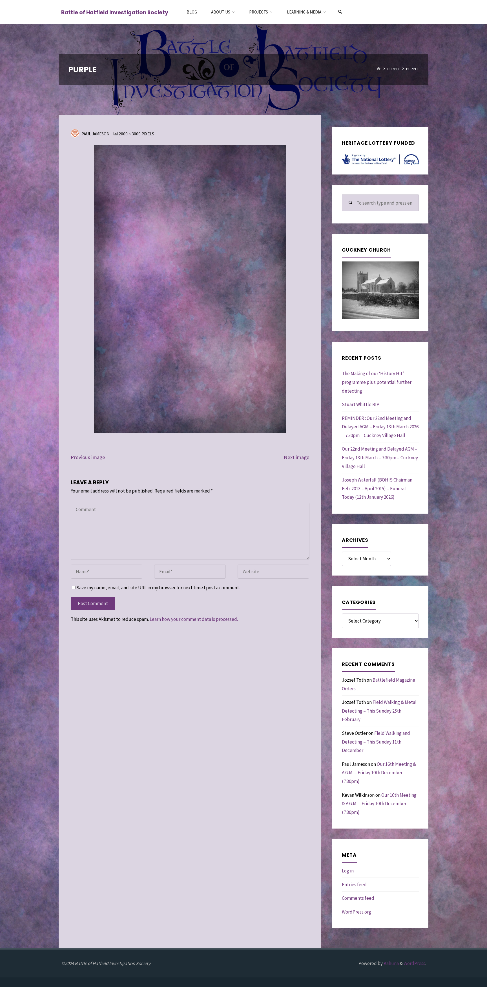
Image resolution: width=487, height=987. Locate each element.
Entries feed (354, 884)
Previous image (88, 457)
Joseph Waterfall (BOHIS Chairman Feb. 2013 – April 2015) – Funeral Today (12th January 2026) (377, 488)
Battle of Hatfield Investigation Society (114, 12)
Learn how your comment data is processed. (194, 619)
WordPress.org (356, 912)
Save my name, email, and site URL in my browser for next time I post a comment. (158, 588)
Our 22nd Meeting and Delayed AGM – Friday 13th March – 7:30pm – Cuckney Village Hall (380, 457)
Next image (296, 457)
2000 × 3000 (130, 133)
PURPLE (393, 69)
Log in (348, 871)
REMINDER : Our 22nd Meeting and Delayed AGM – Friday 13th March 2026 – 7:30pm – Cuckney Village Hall (380, 426)
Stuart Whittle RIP (360, 404)
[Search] (340, 12)
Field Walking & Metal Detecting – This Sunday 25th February (379, 710)
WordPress (414, 963)
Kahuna (391, 963)
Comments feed (358, 898)
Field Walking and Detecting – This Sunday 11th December (376, 741)
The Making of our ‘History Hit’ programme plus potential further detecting (376, 382)
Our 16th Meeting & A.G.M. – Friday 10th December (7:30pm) (379, 772)
